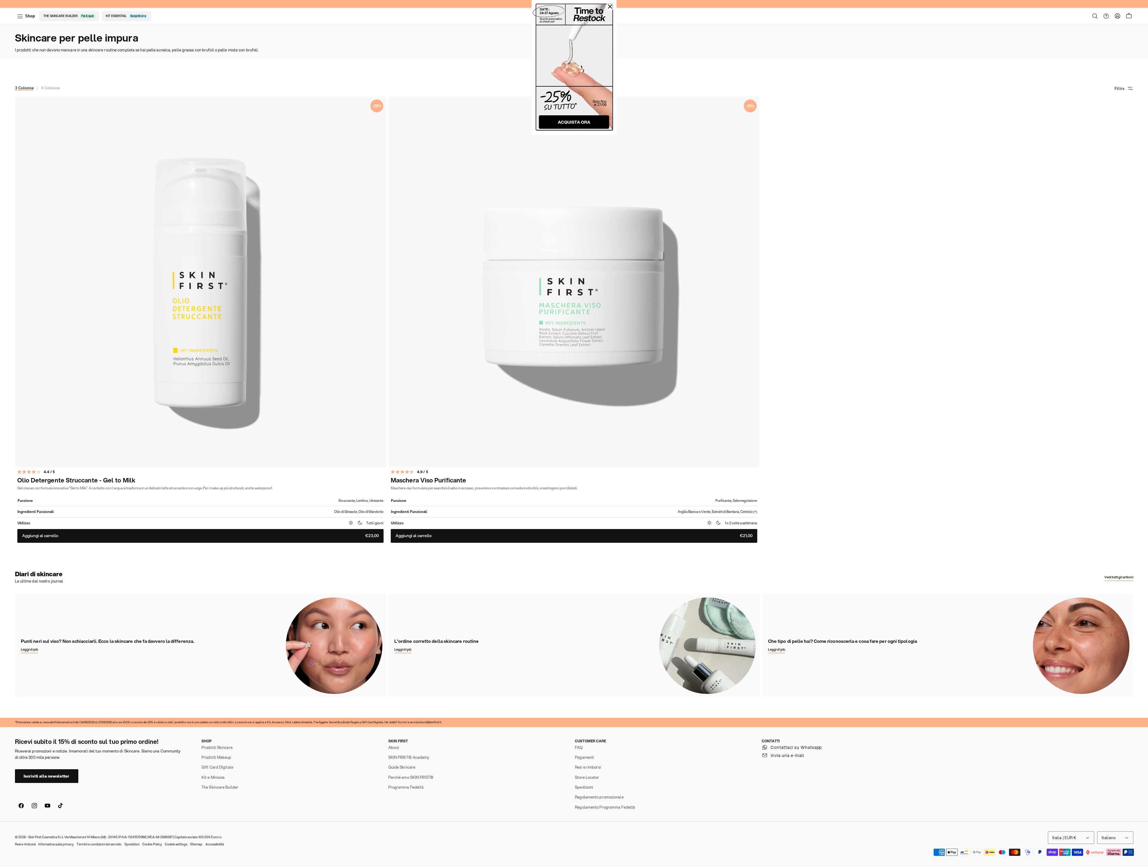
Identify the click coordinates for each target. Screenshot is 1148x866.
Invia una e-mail (787, 755)
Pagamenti (584, 757)
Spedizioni (584, 787)
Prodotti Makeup (216, 757)
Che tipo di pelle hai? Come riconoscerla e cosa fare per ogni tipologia (842, 641)
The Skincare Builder (219, 787)
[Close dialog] (610, 6)
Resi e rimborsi (588, 767)
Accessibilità (214, 844)
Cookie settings (176, 844)
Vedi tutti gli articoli (1118, 577)
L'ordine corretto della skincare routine (436, 641)
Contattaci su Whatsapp (796, 747)
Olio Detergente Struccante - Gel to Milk (76, 480)
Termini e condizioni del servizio (99, 844)
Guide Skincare (401, 767)
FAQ (579, 747)
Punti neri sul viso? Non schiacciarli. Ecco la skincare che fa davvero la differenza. (107, 641)
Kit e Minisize (213, 777)
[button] (1095, 16)
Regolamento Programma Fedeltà (605, 807)
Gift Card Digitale (217, 767)
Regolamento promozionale (599, 797)
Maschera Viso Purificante (428, 480)
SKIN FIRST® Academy (408, 757)
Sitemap (196, 844)
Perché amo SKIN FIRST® (410, 777)
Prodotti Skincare (217, 747)
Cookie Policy (152, 844)
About (393, 747)
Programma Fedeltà (406, 787)
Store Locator (587, 777)
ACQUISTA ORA (574, 122)
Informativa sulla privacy (56, 844)
